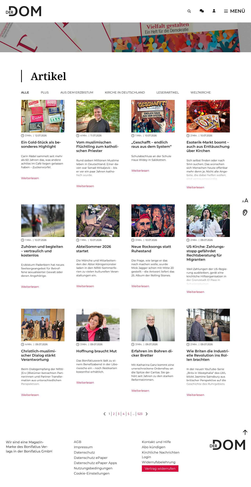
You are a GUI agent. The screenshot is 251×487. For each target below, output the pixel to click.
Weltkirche (201, 92)
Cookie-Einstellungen (92, 473)
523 (139, 414)
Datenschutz (84, 452)
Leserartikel (168, 92)
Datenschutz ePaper (90, 458)
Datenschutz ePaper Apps (95, 463)
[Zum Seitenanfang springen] (245, 432)
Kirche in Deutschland (125, 92)
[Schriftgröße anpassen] (245, 201)
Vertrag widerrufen (160, 468)
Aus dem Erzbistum (76, 92)
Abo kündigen (153, 447)
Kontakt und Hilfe (156, 442)
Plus (45, 92)
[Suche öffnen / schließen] (189, 11)
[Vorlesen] (245, 212)
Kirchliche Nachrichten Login (161, 454)
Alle (25, 92)
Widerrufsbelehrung (158, 462)
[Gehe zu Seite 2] (146, 414)
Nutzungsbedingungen (93, 468)
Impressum (83, 447)
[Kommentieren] (202, 11)
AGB (77, 442)
